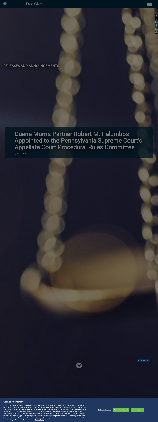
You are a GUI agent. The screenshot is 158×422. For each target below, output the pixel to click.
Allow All (137, 410)
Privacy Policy (39, 420)
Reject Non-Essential (121, 410)
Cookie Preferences (104, 410)
